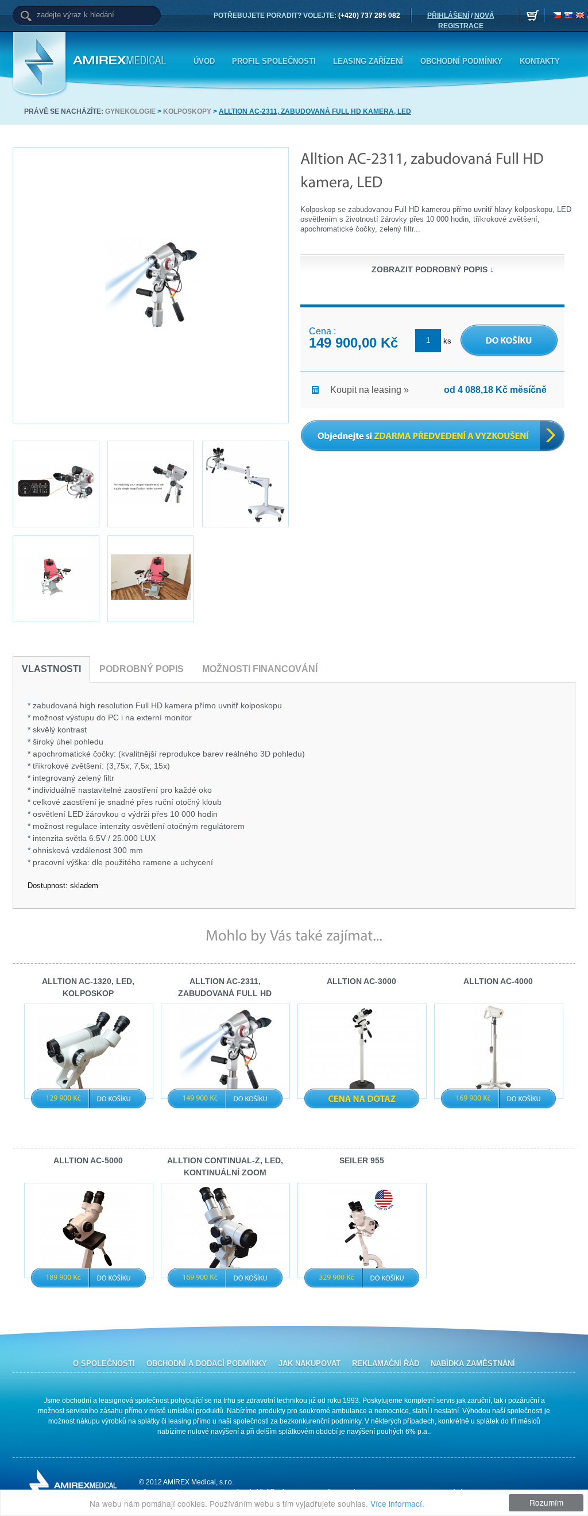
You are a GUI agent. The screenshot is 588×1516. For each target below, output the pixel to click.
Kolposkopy (187, 111)
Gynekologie (130, 111)
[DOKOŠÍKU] (114, 1098)
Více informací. (397, 1503)
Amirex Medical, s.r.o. (121, 61)
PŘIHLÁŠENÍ (448, 15)
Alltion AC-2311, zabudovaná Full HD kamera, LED (315, 111)
